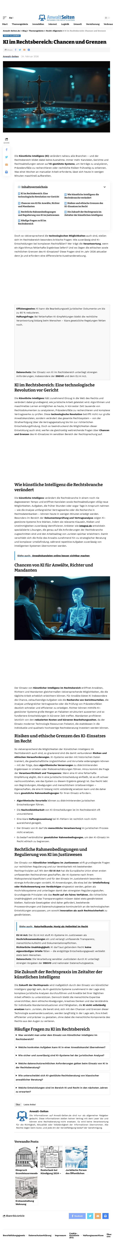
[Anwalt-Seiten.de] (56, 18)
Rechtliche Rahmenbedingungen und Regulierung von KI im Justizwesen (38, 214)
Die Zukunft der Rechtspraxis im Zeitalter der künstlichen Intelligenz (83, 214)
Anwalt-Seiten (11, 56)
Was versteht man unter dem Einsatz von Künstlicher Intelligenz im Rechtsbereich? (56, 1037)
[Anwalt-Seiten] (22, 1116)
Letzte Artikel (30, 1105)
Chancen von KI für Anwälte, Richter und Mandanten (39, 205)
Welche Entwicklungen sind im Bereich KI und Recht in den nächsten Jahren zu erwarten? (62, 1089)
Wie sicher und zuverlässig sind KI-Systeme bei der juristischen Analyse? (61, 1055)
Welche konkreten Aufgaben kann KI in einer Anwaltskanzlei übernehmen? (61, 1047)
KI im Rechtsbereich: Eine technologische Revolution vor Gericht (38, 195)
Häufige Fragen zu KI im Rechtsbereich (32, 222)
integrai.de (85, 525)
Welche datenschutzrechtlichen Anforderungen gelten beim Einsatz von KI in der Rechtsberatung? (62, 1065)
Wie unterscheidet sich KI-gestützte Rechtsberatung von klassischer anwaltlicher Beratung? (57, 1077)
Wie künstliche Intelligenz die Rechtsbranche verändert (81, 196)
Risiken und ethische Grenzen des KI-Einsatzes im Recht (83, 205)
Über (18, 1105)
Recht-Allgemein (12, 35)
